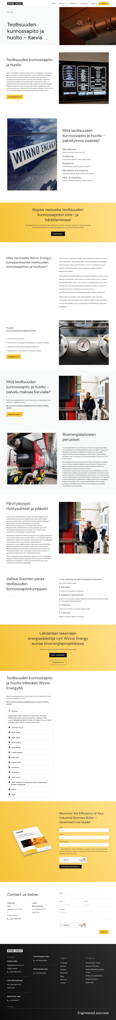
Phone (61, 901)
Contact (103, 3)
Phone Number (63, 842)
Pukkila (49, 720)
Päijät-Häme (16, 737)
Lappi (13, 794)
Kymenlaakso (16, 742)
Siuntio (22, 722)
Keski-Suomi (16, 777)
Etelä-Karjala (16, 747)
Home (53, 3)
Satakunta (15, 772)
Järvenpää (42, 716)
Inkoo (37, 716)
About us (94, 3)
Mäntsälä (16, 720)
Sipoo (17, 722)
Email (61, 834)
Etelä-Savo (15, 757)
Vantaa (33, 722)
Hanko (20, 716)
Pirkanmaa (15, 767)
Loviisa (10, 720)
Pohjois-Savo (16, 762)
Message (62, 909)
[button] (29, 710)
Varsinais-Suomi (17, 728)
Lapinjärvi (39, 718)
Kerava (24, 718)
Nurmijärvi (30, 720)
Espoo (15, 716)
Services (61, 3)
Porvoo (43, 720)
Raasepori (11, 722)
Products (72, 3)
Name (61, 827)
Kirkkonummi (31, 718)
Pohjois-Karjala (17, 752)
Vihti (37, 722)
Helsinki (25, 716)
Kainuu (14, 789)
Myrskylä (23, 720)
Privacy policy (10, 1006)
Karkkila (10, 718)
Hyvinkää (31, 716)
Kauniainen (17, 718)
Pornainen (37, 720)
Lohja (45, 718)
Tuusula (27, 722)
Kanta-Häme (16, 733)
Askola (10, 716)
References (84, 3)
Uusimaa (15, 711)
